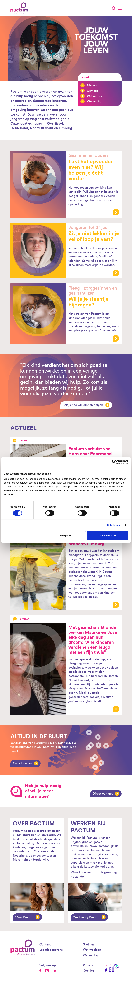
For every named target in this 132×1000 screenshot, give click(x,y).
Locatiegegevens (51, 949)
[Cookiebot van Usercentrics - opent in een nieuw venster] (114, 462)
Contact (92, 90)
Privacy (88, 965)
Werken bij (94, 101)
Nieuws (92, 85)
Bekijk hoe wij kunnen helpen (83, 405)
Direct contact (103, 793)
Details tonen (114, 525)
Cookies (88, 970)
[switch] (49, 513)
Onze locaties (22, 763)
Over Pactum (24, 917)
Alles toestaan (108, 535)
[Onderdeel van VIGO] (113, 967)
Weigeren (65, 535)
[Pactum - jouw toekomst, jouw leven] (20, 8)
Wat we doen (95, 96)
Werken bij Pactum (86, 917)
